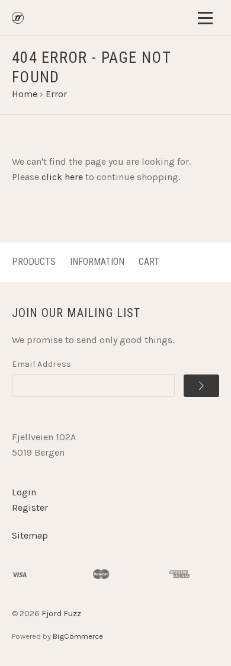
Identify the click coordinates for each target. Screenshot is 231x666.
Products (34, 261)
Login (24, 492)
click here (62, 176)
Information (97, 261)
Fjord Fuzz (61, 614)
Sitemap (30, 535)
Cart (149, 261)
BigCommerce (78, 636)
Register (30, 507)
